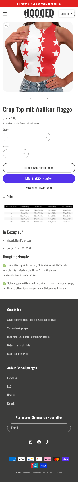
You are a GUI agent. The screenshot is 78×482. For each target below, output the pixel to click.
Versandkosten (9, 123)
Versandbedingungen (17, 328)
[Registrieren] (66, 427)
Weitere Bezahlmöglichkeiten (39, 187)
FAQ (9, 386)
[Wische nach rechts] (47, 98)
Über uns (12, 395)
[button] (5, 14)
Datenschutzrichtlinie (18, 345)
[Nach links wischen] (31, 98)
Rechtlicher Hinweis (18, 353)
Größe (6, 129)
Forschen (12, 378)
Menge (6, 146)
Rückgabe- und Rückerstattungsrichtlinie (29, 337)
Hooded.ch (26, 472)
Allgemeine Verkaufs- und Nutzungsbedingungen (32, 319)
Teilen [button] (10, 196)
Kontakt (11, 403)
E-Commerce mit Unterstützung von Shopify (46, 472)
